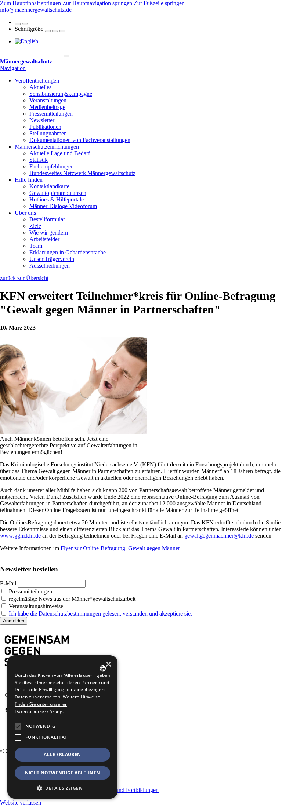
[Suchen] (66, 56)
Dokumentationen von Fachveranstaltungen (79, 140)
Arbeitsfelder (44, 239)
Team (35, 246)
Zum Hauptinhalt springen (30, 3)
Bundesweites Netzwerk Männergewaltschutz (82, 173)
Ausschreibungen (49, 265)
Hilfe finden (29, 180)
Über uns (25, 213)
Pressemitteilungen (51, 113)
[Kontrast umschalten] (18, 24)
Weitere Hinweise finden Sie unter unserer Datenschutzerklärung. (57, 704)
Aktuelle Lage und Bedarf (59, 153)
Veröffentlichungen (37, 80)
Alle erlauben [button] (62, 754)
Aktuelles (40, 87)
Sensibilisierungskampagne (60, 94)
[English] (26, 41)
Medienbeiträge (47, 107)
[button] (18, 726)
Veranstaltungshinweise (35, 606)
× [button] (108, 664)
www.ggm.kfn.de (20, 536)
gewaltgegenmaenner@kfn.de (219, 536)
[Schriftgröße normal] (55, 31)
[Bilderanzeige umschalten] (25, 24)
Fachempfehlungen (51, 166)
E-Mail (8, 583)
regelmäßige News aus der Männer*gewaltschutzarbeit (71, 599)
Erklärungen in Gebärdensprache (67, 252)
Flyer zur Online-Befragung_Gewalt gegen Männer (120, 548)
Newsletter (41, 120)
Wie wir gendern (48, 232)
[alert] (62, 727)
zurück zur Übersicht (24, 278)
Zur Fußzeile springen (159, 3)
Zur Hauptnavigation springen (97, 3)
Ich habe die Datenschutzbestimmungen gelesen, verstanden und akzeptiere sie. (100, 613)
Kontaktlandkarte (49, 186)
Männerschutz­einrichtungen (47, 147)
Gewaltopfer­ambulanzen (57, 193)
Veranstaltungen (47, 100)
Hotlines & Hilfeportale (56, 199)
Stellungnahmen (48, 133)
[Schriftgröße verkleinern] (62, 31)
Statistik (38, 160)
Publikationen (45, 127)
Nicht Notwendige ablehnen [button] (62, 773)
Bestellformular (47, 219)
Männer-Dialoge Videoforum (63, 206)
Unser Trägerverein (51, 259)
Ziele (35, 226)
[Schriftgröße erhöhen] (48, 31)
